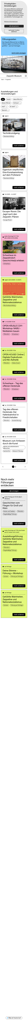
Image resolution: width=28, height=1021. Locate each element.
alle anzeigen (14, 491)
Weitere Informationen (11, 21)
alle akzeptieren (14, 26)
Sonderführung (16, 420)
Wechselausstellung (9, 305)
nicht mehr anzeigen (19, 53)
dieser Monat (6, 103)
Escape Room (7, 220)
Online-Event (16, 363)
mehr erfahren (19, 145)
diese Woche (17, 99)
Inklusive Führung (18, 451)
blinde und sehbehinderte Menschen (11, 447)
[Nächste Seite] (25, 466)
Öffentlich (6, 334)
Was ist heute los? (14, 1018)
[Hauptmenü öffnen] (26, 76)
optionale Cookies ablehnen (14, 31)
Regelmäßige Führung (9, 514)
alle (3, 99)
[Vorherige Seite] (2, 466)
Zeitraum (16, 103)
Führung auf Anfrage (17, 576)
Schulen (5, 576)
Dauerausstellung (8, 136)
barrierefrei (6, 451)
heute (9, 99)
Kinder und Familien (9, 511)
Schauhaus (6, 263)
